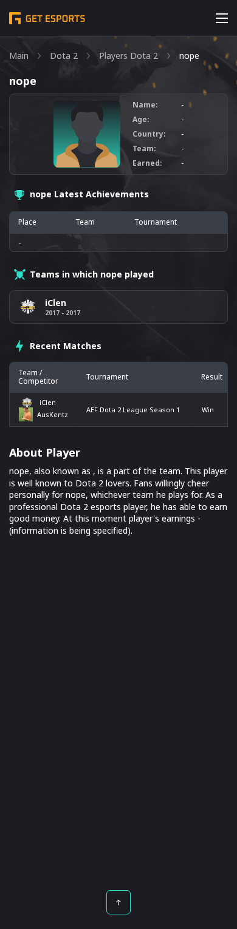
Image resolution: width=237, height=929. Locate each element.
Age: (140, 119)
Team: (144, 149)
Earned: (147, 163)
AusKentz (52, 414)
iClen (48, 402)
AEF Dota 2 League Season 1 (133, 409)
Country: (149, 134)
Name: (145, 105)
